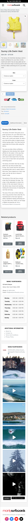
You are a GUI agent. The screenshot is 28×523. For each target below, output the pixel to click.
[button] (25, 16)
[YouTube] (16, 519)
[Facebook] (11, 519)
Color (14, 80)
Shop (5, 10)
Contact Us (9, 333)
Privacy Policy (10, 337)
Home (2, 10)
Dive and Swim (11, 10)
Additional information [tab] (16, 123)
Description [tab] (5, 122)
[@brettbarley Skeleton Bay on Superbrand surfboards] (14, 390)
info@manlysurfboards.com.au (15, 292)
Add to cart (10, 94)
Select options (20, 243)
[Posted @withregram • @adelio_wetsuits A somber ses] (14, 484)
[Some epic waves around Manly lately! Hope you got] (14, 367)
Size (14, 73)
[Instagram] (7, 519)
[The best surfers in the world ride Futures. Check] (14, 437)
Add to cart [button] (8, 244)
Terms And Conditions (12, 335)
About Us (8, 331)
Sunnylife (7, 113)
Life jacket (6, 111)
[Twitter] (21, 519)
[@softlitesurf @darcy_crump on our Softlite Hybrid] (14, 460)
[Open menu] (3, 5)
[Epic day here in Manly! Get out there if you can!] (14, 414)
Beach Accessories (11, 109)
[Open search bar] (23, 5)
